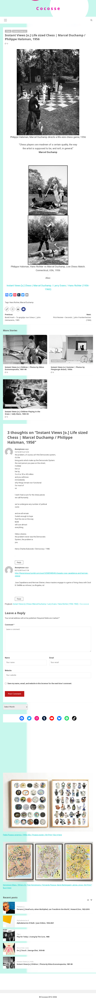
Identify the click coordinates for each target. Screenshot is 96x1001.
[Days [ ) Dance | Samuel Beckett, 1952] (9, 963)
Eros (22, 934)
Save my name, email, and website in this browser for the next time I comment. (40, 683)
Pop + (19, 921)
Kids (23, 361)
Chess (8, 31)
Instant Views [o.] (19, 31)
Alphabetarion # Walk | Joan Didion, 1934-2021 (35, 909)
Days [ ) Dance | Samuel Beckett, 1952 (32, 964)
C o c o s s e (48, 8)
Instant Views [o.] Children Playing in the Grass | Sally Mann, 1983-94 (22, 412)
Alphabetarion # (23, 907)
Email (51, 658)
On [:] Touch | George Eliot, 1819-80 (30, 937)
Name (7, 658)
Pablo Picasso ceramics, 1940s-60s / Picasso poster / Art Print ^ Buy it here (32, 835)
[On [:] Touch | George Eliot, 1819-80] (9, 935)
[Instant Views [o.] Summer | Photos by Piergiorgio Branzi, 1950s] (71, 349)
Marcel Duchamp (27, 302)
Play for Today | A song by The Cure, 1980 (33, 923)
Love (27, 934)
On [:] (19, 934)
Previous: (22, 317)
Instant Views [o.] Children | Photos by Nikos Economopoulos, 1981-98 (24, 368)
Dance (19, 962)
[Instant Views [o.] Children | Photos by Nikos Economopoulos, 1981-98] (25, 349)
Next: (72, 317)
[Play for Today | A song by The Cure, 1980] (9, 921)
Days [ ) (24, 962)
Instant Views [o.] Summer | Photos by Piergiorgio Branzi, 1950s (68, 368)
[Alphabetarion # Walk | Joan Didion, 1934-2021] (9, 908)
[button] (5, 20)
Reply (19, 562)
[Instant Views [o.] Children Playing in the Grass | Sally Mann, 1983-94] (25, 394)
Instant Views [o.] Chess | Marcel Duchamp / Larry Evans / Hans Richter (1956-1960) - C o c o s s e (51, 604)
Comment (9, 625)
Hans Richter (14, 302)
